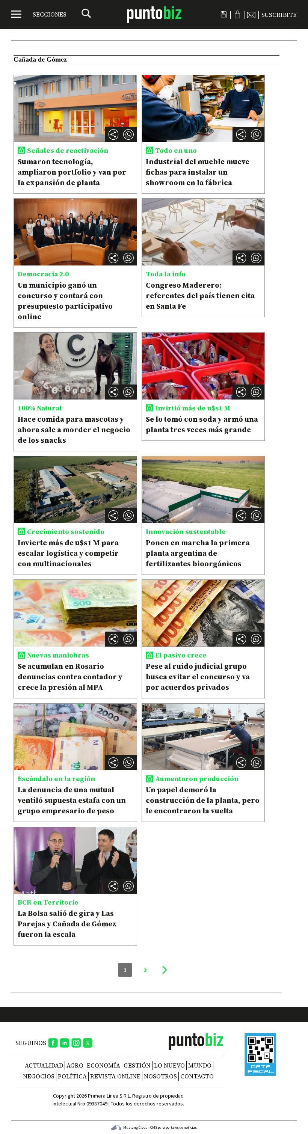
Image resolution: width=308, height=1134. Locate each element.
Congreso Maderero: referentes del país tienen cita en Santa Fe (200, 295)
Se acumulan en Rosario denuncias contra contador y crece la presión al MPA (70, 676)
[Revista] (224, 14)
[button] (128, 134)
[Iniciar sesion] (237, 14)
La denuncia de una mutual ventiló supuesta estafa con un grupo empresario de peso (72, 800)
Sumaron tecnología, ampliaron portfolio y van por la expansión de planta (72, 172)
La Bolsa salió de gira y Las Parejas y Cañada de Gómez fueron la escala (67, 923)
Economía (103, 1065)
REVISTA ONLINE (115, 1076)
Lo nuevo (169, 1065)
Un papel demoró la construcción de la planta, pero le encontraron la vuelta (203, 800)
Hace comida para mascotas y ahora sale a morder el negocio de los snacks (74, 429)
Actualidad (44, 1065)
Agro (74, 1065)
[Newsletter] (251, 15)
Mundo (199, 1065)
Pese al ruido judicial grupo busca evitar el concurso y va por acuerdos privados (198, 676)
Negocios (38, 1076)
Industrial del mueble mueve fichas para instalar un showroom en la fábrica (197, 172)
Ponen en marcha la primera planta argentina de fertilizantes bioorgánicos (198, 553)
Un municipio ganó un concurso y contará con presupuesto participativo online (65, 301)
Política (72, 1076)
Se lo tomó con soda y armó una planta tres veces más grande (202, 424)
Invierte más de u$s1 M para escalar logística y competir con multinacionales (68, 553)
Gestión (137, 1065)
